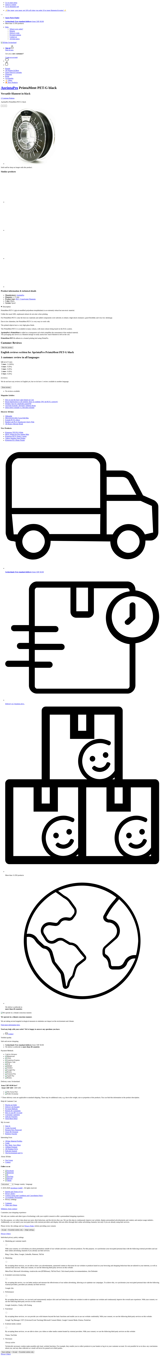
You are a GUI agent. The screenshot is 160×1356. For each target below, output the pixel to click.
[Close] (2, 14)
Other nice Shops (11, 1205)
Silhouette (8, 416)
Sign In (7, 1126)
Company (8, 1203)
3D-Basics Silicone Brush (14, 424)
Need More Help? (11, 1119)
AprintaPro (9, 88)
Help (7, 27)
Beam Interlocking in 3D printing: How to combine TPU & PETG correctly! (31, 402)
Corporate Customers (12, 1115)
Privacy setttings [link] (10, 1199)
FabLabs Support (11, 1151)
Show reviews (6, 387)
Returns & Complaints (13, 1111)
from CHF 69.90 (24, 21)
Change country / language (23, 1184)
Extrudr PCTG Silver (12, 420)
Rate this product (7, 347)
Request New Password (13, 1130)
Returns (12, 31)
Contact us (13, 37)
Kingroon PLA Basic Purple (15, 440)
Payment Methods (11, 1109)
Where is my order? (16, 29)
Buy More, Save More (13, 1145)
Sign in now (9, 50)
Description (7, 307)
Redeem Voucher (11, 1134)
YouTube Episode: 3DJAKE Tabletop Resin (20, 406)
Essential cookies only (15, 1230)
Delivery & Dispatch (12, 1107)
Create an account (11, 57)
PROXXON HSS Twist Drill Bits (17, 418)
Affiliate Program (11, 1147)
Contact (8, 1162)
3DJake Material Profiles (13, 1141)
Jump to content (10, 5)
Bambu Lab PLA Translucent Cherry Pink (19, 422)
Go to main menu (11, 3)
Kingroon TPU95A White (14, 432)
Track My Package (11, 1132)
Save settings (6, 1352)
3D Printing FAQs (11, 1149)
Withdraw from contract (9, 1209)
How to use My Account (13, 1113)
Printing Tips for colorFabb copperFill (18, 404)
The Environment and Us (14, 1153)
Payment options (15, 35)
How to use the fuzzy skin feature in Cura (19, 400)
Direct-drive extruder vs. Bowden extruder (19, 407)
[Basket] (82, 64)
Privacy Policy (10, 1194)
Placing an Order (11, 1105)
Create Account (10, 1128)
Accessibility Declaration (13, 1197)
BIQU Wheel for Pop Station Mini (17, 434)
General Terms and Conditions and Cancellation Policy (24, 1195)
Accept (4, 1230)
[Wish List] (7, 61)
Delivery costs (14, 33)
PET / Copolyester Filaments (26, 299)
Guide (7, 1143)
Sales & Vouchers (11, 1117)
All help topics (15, 39)
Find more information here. (10, 1025)
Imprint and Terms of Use (14, 1192)
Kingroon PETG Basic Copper (16, 436)
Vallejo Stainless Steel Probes (15, 438)
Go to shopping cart (12, 6)
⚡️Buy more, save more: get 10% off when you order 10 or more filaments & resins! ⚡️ (35, 10)
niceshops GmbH (17, 1188)
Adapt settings (29, 1230)
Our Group (9, 1160)
